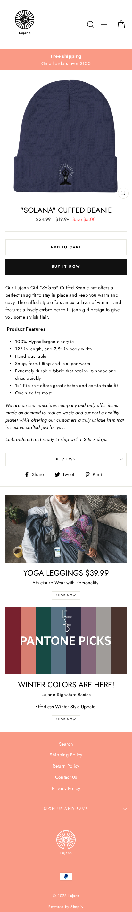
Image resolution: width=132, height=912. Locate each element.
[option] (66, 60)
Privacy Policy (66, 788)
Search (66, 744)
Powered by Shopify (66, 906)
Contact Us (66, 777)
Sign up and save (66, 808)
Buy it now (66, 266)
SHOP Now (66, 595)
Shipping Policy (66, 755)
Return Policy (66, 766)
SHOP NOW (66, 719)
